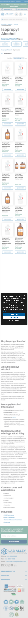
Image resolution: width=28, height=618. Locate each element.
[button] (14, 321)
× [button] (24, 295)
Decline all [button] (14, 317)
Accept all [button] (14, 314)
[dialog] (14, 309)
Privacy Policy (6, 311)
